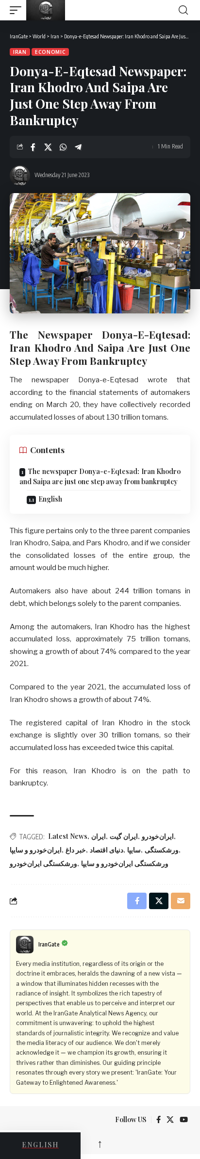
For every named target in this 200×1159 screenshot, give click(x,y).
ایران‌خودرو (158, 836)
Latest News (67, 836)
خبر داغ (76, 849)
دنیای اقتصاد (106, 849)
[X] (170, 1119)
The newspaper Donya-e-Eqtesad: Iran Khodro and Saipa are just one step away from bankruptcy (100, 476)
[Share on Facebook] (33, 147)
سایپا (134, 849)
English (50, 499)
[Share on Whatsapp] (63, 147)
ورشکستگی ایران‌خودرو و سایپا (124, 863)
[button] (18, 10)
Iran (20, 52)
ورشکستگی (162, 849)
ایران (98, 836)
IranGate (49, 944)
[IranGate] (101, 10)
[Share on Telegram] (78, 147)
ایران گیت (124, 836)
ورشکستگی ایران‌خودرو (43, 863)
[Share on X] (48, 147)
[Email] (180, 901)
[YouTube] (183, 1119)
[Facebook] (158, 1119)
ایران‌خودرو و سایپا (36, 849)
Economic (50, 52)
